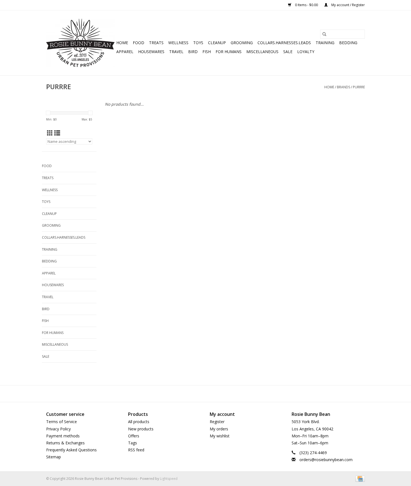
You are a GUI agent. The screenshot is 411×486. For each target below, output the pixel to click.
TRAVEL (176, 51)
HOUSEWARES (151, 51)
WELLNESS (178, 42)
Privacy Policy (58, 429)
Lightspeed (169, 478)
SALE (287, 51)
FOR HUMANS (229, 51)
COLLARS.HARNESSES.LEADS (284, 42)
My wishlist (220, 435)
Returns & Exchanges (65, 442)
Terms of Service (61, 421)
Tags (132, 442)
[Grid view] (50, 133)
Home (122, 42)
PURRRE (359, 87)
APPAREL (124, 51)
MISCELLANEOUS (262, 51)
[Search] (324, 34)
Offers (133, 435)
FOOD (138, 42)
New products (140, 429)
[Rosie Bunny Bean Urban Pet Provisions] (80, 43)
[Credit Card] (359, 478)
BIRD (193, 51)
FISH (206, 51)
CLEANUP (217, 42)
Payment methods (63, 435)
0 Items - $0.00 (306, 5)
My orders (219, 429)
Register (217, 421)
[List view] (57, 133)
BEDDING (348, 42)
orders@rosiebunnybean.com (326, 459)
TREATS (156, 42)
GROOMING (242, 42)
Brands (343, 87)
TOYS (198, 42)
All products (138, 421)
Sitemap (53, 456)
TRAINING (325, 42)
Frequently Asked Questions (71, 449)
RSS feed (136, 449)
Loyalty (305, 51)
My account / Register (347, 5)
